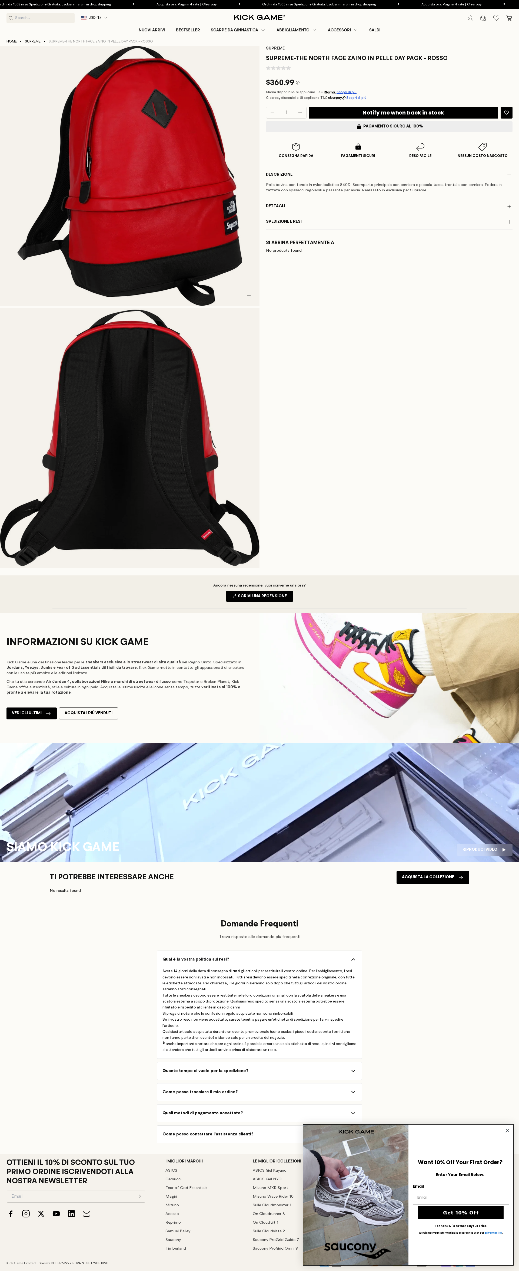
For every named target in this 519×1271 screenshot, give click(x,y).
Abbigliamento (293, 30)
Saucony (173, 1240)
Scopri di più (347, 92)
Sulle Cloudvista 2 (269, 1231)
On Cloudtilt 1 (265, 1223)
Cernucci (173, 1179)
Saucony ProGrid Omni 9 (275, 1249)
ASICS (171, 1171)
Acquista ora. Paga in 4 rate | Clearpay (137, 4)
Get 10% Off (461, 1212)
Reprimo (173, 1223)
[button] (238, 30)
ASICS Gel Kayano (270, 1171)
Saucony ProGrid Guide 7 (276, 1240)
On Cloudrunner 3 (269, 1214)
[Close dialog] (507, 1130)
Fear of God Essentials (186, 1188)
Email (418, 1186)
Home (11, 41)
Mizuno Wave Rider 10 (273, 1197)
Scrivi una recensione (265, 598)
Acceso (172, 1214)
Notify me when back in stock (403, 112)
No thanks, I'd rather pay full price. (460, 1226)
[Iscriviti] (138, 1196)
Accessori (339, 30)
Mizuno (172, 1205)
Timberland (175, 1249)
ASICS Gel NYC (267, 1179)
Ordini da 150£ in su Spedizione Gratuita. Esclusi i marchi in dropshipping (269, 4)
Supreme (33, 41)
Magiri (171, 1197)
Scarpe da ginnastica (234, 30)
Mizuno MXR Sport (270, 1188)
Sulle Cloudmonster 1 (272, 1205)
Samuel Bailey (177, 1231)
